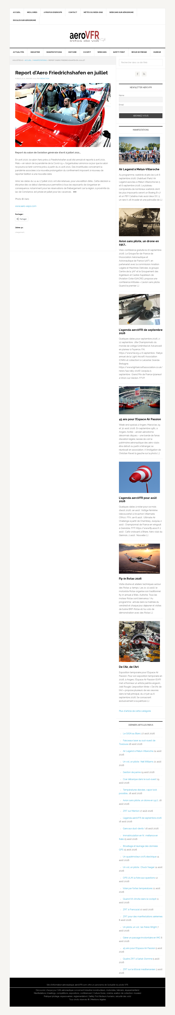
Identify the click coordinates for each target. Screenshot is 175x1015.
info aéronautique (65, 990)
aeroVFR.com (81, 985)
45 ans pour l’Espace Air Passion (140, 419)
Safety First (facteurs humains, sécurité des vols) (110, 996)
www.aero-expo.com (25, 206)
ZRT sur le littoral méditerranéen (139, 969)
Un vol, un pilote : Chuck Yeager (138, 867)
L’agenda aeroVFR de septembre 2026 (142, 818)
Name (121, 95)
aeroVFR (87, 36)
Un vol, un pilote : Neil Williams (138, 761)
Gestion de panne (132, 772)
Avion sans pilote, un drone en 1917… (141, 800)
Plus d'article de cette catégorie (135, 711)
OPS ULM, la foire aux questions (139, 877)
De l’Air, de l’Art (129, 667)
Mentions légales (98, 999)
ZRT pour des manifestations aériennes (143, 916)
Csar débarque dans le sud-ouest (139, 779)
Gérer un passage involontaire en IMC (141, 937)
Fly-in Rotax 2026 (130, 578)
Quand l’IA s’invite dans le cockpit (139, 899)
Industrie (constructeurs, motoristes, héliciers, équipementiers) (111, 990)
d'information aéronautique (62, 985)
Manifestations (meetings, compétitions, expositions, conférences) (63, 993)
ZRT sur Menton (131, 811)
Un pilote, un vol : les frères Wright (140, 927)
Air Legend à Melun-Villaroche (139, 169)
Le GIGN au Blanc (132, 733)
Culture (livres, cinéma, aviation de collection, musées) (117, 993)
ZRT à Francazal (131, 909)
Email (121, 105)
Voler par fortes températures (138, 888)
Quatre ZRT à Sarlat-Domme (137, 958)
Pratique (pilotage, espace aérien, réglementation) (66, 996)
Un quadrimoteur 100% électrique (139, 856)
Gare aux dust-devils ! (134, 828)
